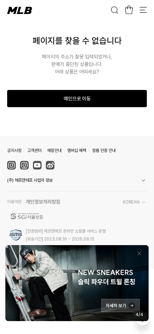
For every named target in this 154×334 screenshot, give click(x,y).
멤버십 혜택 (76, 150)
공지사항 (14, 150)
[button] (77, 180)
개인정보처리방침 (43, 202)
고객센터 (34, 150)
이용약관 (14, 201)
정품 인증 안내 (104, 150)
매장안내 (54, 150)
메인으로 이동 (77, 98)
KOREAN (131, 202)
